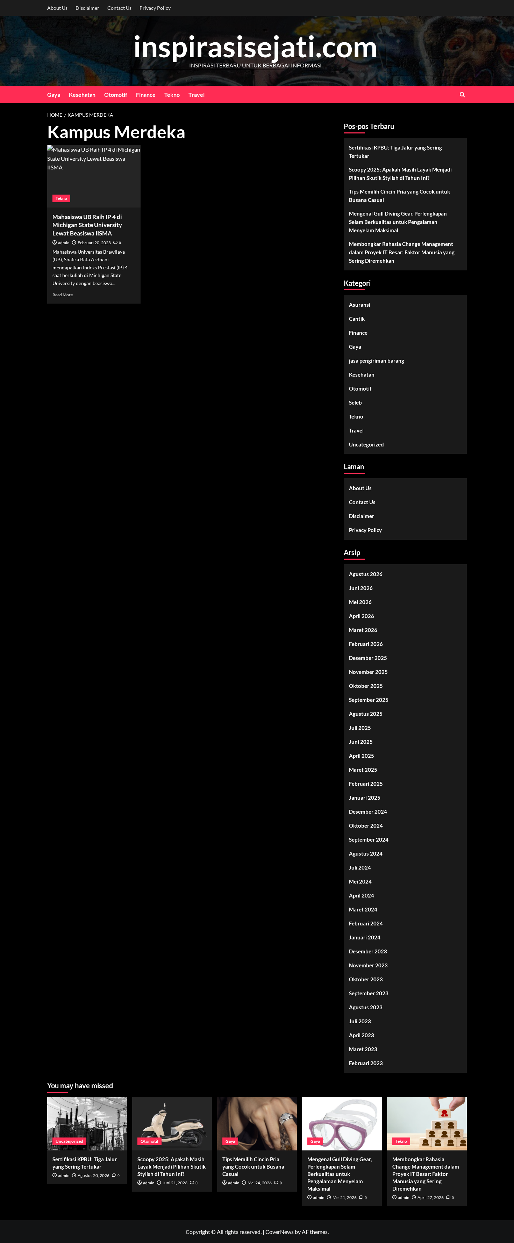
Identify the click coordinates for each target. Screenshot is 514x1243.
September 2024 (368, 839)
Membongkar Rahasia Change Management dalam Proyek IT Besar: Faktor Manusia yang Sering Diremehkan (402, 252)
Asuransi (359, 304)
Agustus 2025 (366, 714)
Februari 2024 (366, 923)
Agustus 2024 (366, 853)
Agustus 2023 (366, 1007)
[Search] (462, 94)
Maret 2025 (363, 769)
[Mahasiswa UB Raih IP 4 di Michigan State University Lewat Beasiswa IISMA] (94, 176)
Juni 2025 (361, 742)
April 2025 (361, 756)
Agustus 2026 (366, 574)
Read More (62, 294)
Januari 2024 (364, 937)
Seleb (355, 402)
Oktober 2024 (366, 825)
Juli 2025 (360, 728)
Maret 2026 (363, 630)
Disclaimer (87, 8)
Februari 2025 (366, 783)
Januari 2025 (364, 797)
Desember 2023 (368, 951)
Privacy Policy (155, 8)
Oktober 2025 (366, 686)
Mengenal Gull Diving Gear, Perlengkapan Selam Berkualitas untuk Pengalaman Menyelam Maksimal (398, 221)
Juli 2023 (360, 1021)
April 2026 (361, 616)
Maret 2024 (363, 909)
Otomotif (115, 94)
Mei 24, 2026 (260, 1182)
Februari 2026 (366, 644)
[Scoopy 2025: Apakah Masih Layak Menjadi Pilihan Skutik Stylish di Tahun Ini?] (172, 1123)
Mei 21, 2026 (345, 1197)
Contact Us (119, 8)
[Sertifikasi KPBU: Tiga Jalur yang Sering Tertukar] (87, 1123)
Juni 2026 (361, 588)
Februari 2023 (366, 1063)
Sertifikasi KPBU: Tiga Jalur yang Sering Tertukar (395, 151)
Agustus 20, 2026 (93, 1175)
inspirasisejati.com (255, 46)
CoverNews (279, 1231)
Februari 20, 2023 (94, 242)
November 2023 (368, 965)
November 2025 (368, 672)
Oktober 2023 (366, 979)
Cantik (357, 318)
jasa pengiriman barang (376, 360)
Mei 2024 (360, 881)
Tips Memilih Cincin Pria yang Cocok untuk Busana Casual (399, 195)
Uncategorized (366, 444)
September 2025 (368, 700)
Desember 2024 (368, 811)
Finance (146, 94)
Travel (196, 94)
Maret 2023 (363, 1049)
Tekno (172, 94)
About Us (57, 8)
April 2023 (361, 1035)
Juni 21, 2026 (175, 1182)
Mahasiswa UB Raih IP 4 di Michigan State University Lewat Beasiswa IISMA (87, 225)
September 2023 (368, 993)
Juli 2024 (360, 867)
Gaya (53, 94)
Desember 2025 (368, 658)
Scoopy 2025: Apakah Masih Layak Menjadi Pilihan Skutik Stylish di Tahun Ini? (400, 173)
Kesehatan (82, 94)
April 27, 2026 (430, 1197)
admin (64, 243)
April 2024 (361, 895)
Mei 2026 (360, 602)
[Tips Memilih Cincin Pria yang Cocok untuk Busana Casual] (257, 1123)
